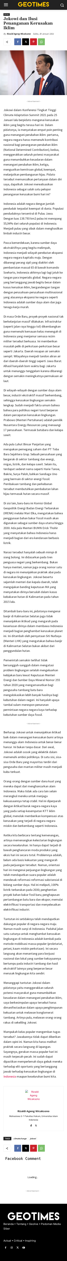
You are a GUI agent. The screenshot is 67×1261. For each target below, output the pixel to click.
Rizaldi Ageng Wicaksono (19, 33)
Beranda (8, 1224)
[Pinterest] (33, 41)
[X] (25, 41)
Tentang (21, 1224)
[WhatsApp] (41, 41)
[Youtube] (24, 1248)
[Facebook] (17, 41)
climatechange (19, 1138)
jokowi (33, 1138)
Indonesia (9, 1076)
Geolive (34, 1224)
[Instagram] (11, 1248)
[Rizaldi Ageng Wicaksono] (33, 1098)
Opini (6, 14)
